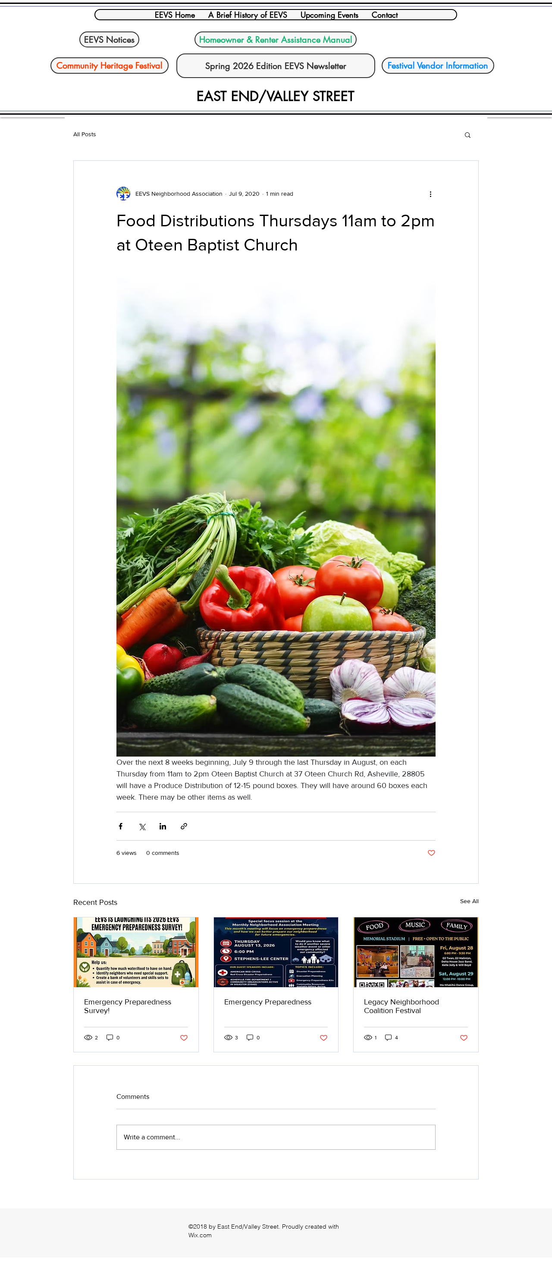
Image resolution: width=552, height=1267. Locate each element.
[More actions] (430, 193)
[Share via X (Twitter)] (142, 826)
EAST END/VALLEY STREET (275, 96)
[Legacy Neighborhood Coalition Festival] (416, 952)
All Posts (84, 134)
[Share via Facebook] (120, 826)
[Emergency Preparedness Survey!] (136, 952)
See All (469, 901)
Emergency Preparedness (267, 1002)
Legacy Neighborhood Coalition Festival (401, 1006)
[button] (468, 134)
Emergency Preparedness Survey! (127, 1006)
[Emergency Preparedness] (276, 952)
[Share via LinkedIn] (163, 826)
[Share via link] (184, 826)
